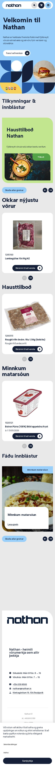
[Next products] (30, 278)
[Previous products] (24, 278)
